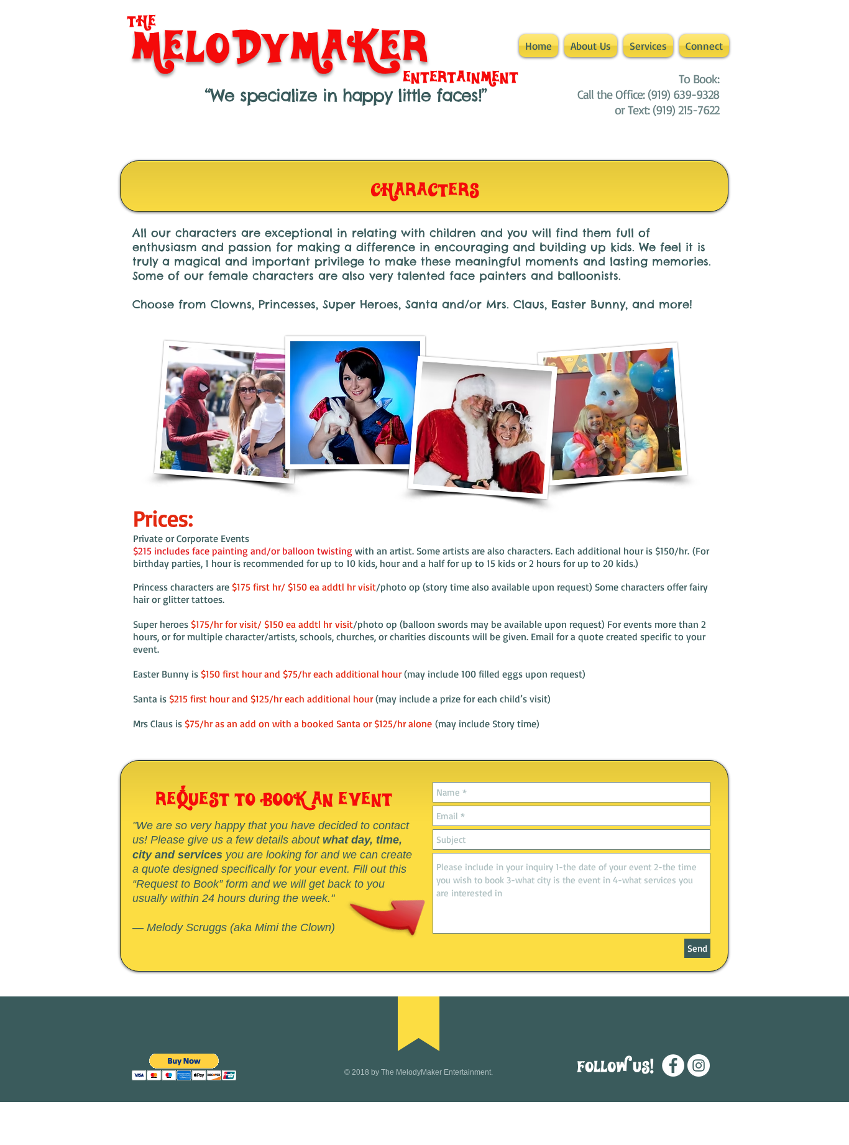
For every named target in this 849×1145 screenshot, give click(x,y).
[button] (648, 45)
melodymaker (279, 47)
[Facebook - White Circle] (673, 1065)
